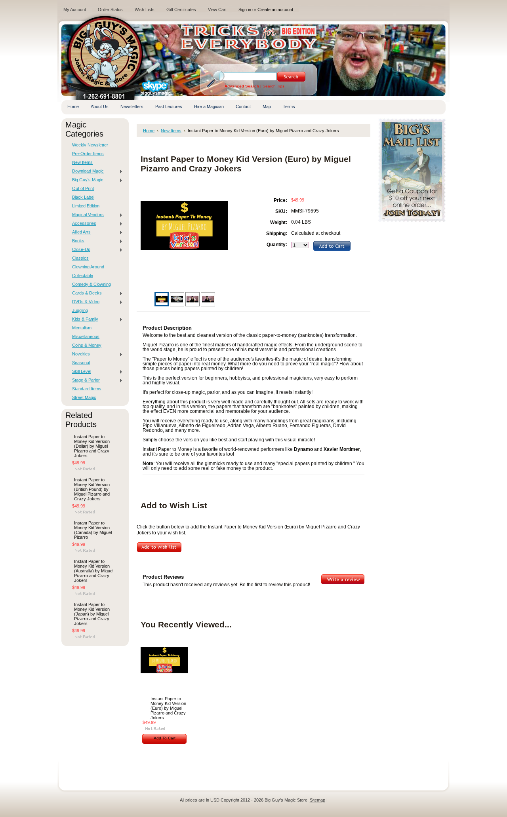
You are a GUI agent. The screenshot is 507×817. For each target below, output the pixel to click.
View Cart (217, 9)
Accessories (82, 223)
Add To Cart (164, 738)
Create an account (275, 9)
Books (76, 241)
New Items (82, 162)
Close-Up (79, 250)
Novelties (79, 354)
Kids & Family (83, 319)
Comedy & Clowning (91, 284)
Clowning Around (88, 266)
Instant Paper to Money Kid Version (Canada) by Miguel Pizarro (93, 530)
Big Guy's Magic (85, 180)
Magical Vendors (86, 215)
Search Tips (273, 86)
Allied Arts (79, 232)
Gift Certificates (181, 9)
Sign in (244, 9)
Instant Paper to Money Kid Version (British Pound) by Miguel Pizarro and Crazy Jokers (92, 489)
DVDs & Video (83, 302)
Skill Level (79, 371)
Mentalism (81, 327)
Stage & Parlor (84, 380)
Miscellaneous (85, 336)
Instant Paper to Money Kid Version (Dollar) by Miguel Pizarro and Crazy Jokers (92, 446)
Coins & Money (86, 345)
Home (148, 130)
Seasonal (81, 362)
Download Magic (86, 171)
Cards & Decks (85, 293)
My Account (74, 9)
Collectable (82, 275)
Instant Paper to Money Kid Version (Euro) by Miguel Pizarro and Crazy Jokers (168, 708)
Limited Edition (85, 205)
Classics (80, 258)
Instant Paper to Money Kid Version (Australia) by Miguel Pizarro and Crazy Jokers (93, 571)
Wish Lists (144, 9)
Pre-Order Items (88, 153)
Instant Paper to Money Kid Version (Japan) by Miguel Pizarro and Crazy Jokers (92, 614)
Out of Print (83, 188)
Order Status (110, 9)
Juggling (80, 310)
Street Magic (84, 397)
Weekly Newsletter (90, 144)
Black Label (83, 197)
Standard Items (86, 388)
